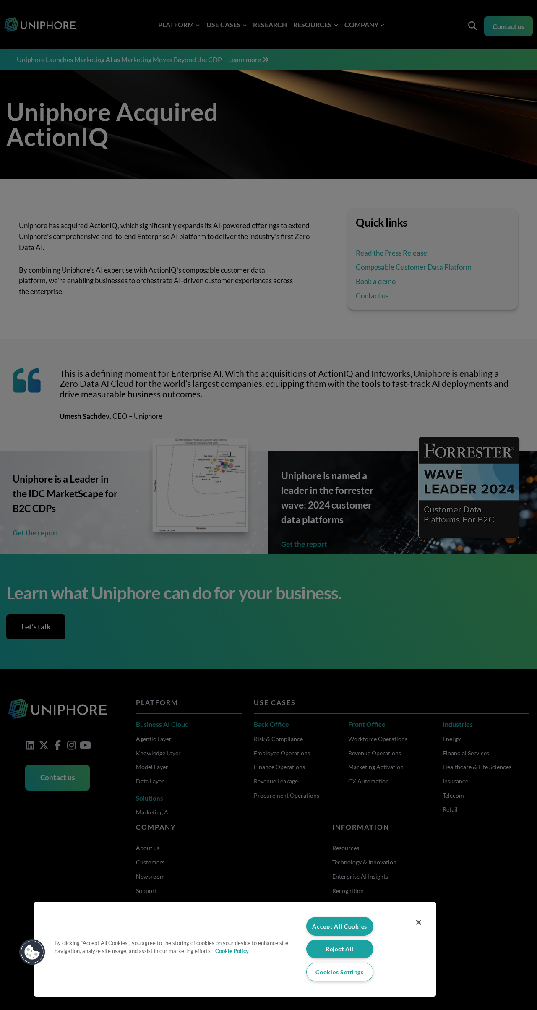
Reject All (340, 949)
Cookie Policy (232, 950)
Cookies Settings (339, 972)
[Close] (418, 922)
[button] (32, 952)
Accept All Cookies (339, 926)
